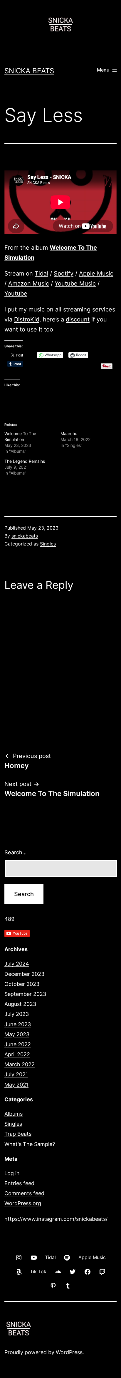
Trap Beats (17, 1134)
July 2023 (16, 1014)
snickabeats (24, 536)
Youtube (15, 293)
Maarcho (68, 433)
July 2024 (16, 964)
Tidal (41, 273)
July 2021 (16, 1074)
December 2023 (24, 974)
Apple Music (96, 273)
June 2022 (17, 1044)
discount (78, 319)
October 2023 (21, 984)
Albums (13, 1114)
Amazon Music (28, 283)
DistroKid (26, 319)
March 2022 (19, 1064)
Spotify (63, 273)
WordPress (69, 1352)
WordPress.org (22, 1203)
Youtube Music (75, 283)
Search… (15, 852)
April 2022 (17, 1054)
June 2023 (17, 1024)
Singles (48, 544)
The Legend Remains (24, 461)
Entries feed (19, 1183)
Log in (12, 1173)
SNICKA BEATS (29, 71)
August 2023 (20, 1004)
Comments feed (24, 1193)
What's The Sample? (29, 1144)
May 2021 (16, 1085)
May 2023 (16, 1034)
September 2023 (25, 994)
